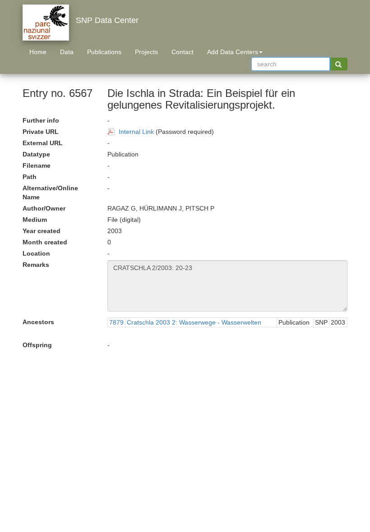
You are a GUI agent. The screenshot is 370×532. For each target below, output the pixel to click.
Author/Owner (44, 208)
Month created (45, 242)
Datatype (36, 154)
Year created (41, 230)
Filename (37, 165)
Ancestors (38, 322)
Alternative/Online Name (50, 192)
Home (37, 51)
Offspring (37, 345)
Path (30, 176)
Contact (182, 51)
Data (67, 51)
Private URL (41, 131)
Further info (41, 120)
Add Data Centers (232, 51)
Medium (35, 219)
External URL (43, 143)
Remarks (36, 264)
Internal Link (136, 131)
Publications (104, 51)
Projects (146, 51)
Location (36, 253)
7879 (116, 322)
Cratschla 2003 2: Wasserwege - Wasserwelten (194, 322)
